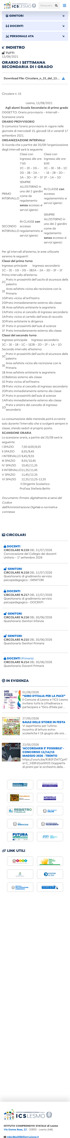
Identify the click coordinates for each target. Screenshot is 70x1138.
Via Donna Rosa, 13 (15, 1129)
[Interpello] (50, 797)
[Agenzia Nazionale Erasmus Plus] (20, 784)
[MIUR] (20, 861)
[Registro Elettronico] (20, 810)
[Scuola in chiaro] (20, 874)
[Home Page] (20, 5)
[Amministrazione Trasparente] (50, 823)
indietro (15, 47)
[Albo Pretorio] (50, 810)
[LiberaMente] (20, 797)
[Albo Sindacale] (20, 823)
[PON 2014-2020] (50, 836)
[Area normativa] (50, 784)
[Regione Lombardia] (50, 861)
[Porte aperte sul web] (50, 887)
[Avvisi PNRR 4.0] (20, 836)
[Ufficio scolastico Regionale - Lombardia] (20, 887)
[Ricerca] (56, 5)
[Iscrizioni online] (50, 874)
